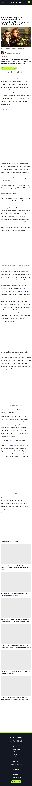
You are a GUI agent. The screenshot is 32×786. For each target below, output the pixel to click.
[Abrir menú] (2, 2)
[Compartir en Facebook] (21, 72)
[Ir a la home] (16, 2)
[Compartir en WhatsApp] (8, 72)
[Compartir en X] (15, 72)
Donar (16, 754)
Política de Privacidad (16, 764)
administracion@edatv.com (16, 777)
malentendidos (23, 288)
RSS (16, 756)
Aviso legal (16, 769)
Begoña (14, 445)
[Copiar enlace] (18, 72)
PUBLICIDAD (16, 781)
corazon (4, 56)
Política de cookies (16, 767)
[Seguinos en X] (29, 2)
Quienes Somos (16, 749)
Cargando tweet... (6, 109)
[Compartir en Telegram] (11, 72)
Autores (16, 752)
